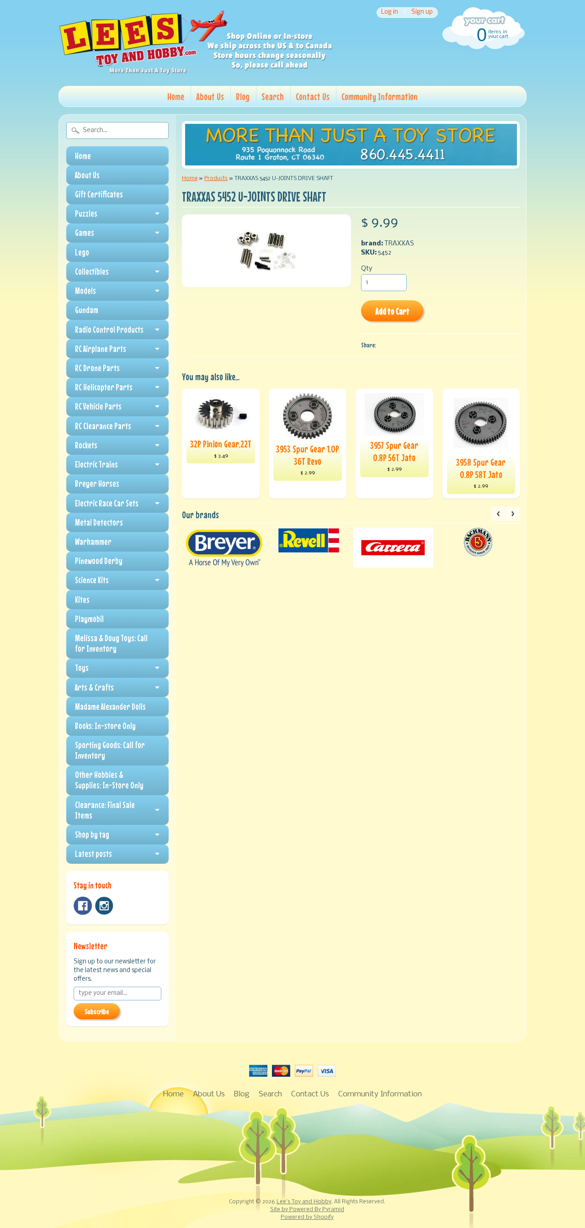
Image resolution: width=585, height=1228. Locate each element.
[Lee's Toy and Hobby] (195, 72)
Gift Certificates (99, 194)
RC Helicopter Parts (104, 387)
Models (85, 291)
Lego (82, 252)
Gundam (86, 310)
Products (216, 178)
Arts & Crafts (94, 687)
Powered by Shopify (307, 1217)
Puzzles (86, 213)
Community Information (379, 96)
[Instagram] (104, 906)
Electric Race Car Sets (106, 503)
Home (175, 96)
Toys (82, 668)
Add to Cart (392, 311)
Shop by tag (92, 834)
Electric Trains (96, 464)
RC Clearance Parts (103, 426)
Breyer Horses (97, 483)
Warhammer (93, 542)
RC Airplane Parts (100, 349)
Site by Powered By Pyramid (307, 1209)
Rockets (86, 445)
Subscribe (97, 1011)
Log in (389, 13)
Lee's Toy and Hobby (304, 1202)
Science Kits (92, 580)
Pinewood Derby (98, 561)
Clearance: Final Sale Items (105, 810)
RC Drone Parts (97, 368)
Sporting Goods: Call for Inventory (110, 750)
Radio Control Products (109, 329)
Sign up (422, 13)
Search (272, 96)
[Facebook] (83, 906)
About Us (210, 96)
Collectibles (92, 271)
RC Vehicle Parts (98, 406)
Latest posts (93, 854)
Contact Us (313, 96)
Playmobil (89, 619)
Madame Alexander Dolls (110, 707)
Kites (82, 600)
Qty (366, 269)
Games (84, 233)
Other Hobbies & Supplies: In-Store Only (109, 780)
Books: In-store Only (105, 726)
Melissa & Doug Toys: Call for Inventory (111, 643)
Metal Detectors (99, 522)
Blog (243, 96)
